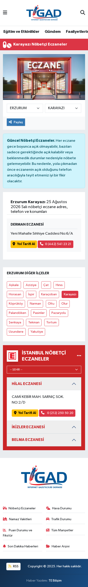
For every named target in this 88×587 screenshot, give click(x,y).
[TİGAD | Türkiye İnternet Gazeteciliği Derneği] (44, 13)
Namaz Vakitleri (20, 519)
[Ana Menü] (5, 13)
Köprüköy (16, 303)
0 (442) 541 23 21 (58, 244)
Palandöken (17, 313)
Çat (46, 285)
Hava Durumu (62, 508)
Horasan (15, 294)
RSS (15, 566)
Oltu (51, 303)
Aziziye (31, 285)
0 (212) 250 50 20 (59, 413)
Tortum (51, 322)
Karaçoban (49, 294)
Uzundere (16, 331)
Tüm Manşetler (62, 530)
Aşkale (14, 285)
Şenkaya (15, 322)
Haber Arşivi (60, 546)
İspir (31, 294)
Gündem (52, 32)
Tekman (33, 322)
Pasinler (39, 313)
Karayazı (70, 294)
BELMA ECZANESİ (28, 440)
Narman (35, 303)
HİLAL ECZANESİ (27, 384)
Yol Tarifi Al (26, 244)
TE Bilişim (55, 580)
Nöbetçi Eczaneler (22, 508)
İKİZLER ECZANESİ (28, 427)
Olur (64, 303)
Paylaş (18, 122)
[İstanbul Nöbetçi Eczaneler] (79, 356)
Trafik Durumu (61, 519)
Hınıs (59, 285)
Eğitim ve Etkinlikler (21, 32)
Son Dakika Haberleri (23, 546)
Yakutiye (36, 331)
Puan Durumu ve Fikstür (17, 533)
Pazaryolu (58, 313)
